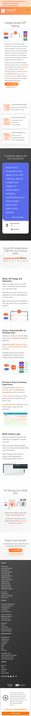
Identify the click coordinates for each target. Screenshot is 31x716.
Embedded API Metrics (7, 588)
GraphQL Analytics (6, 620)
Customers (4, 669)
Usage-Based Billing (6, 576)
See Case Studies (18, 217)
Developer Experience (6, 606)
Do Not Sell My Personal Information (15, 709)
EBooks (3, 644)
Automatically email (9, 404)
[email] (8, 676)
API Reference (5, 641)
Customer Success (6, 611)
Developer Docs (5, 639)
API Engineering (5, 607)
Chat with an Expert (16, 553)
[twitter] (13, 676)
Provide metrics (7, 396)
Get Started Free (12, 84)
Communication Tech (6, 629)
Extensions (4, 592)
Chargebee (14, 515)
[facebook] (11, 676)
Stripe (8, 515)
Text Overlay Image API (7, 659)
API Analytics (4, 566)
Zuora (22, 515)
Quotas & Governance (7, 579)
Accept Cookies (15, 713)
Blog (2, 646)
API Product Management (8, 604)
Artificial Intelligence (6, 630)
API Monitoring (5, 570)
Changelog (4, 643)
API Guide (3, 650)
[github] (16, 676)
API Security (4, 609)
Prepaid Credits (5, 581)
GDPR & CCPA (5, 597)
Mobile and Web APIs (6, 616)
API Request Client (6, 653)
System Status (5, 673)
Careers (3, 671)
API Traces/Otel (5, 574)
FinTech (3, 625)
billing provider (16, 336)
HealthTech (4, 623)
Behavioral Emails (16, 523)
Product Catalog (5, 577)
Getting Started (5, 637)
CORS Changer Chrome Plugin (9, 655)
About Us (3, 665)
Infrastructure (5, 593)
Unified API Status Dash (7, 657)
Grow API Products (6, 614)
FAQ (2, 648)
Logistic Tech (4, 627)
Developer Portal (5, 583)
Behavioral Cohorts (6, 587)
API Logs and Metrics (6, 568)
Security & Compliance (7, 595)
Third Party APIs (5, 618)
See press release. (13, 5)
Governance (22, 521)
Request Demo (10, 87)
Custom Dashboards (6, 572)
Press (2, 667)
